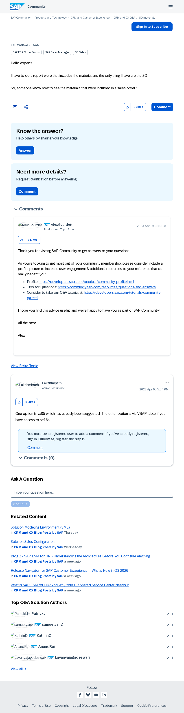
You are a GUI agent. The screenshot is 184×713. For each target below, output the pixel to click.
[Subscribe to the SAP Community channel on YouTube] (96, 695)
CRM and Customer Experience (90, 17)
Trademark (109, 705)
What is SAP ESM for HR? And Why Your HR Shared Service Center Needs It (70, 585)
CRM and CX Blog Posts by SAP (39, 532)
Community (36, 6)
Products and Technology (51, 17)
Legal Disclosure (85, 705)
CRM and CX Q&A (124, 17)
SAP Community (21, 17)
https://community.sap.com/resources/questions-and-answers (107, 287)
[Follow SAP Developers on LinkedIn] (104, 695)
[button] (127, 107)
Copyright (62, 705)
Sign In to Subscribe (152, 26)
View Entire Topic (24, 366)
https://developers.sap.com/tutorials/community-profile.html (86, 282)
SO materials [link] (147, 17)
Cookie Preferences (151, 705)
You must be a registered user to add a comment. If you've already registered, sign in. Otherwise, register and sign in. (88, 436)
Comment (162, 107)
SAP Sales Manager (57, 52)
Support (127, 705)
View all (17, 669)
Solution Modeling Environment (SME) (40, 527)
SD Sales (80, 52)
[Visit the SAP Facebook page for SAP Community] (80, 695)
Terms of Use (41, 705)
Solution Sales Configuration (33, 542)
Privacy (23, 705)
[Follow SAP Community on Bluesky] (88, 695)
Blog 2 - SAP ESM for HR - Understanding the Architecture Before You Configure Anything (80, 556)
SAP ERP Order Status (26, 52)
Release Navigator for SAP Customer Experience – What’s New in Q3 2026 (69, 570)
